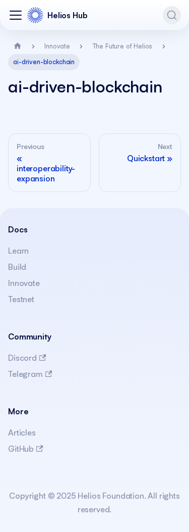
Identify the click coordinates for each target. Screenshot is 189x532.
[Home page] (17, 46)
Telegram (25, 374)
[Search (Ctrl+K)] (172, 15)
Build (17, 267)
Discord (22, 358)
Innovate (24, 283)
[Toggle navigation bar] (15, 15)
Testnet (21, 299)
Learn (18, 251)
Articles (22, 432)
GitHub (21, 449)
